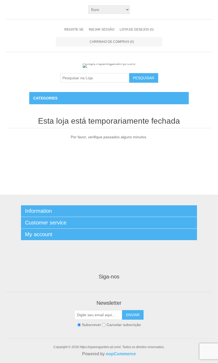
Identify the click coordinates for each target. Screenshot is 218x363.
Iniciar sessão (101, 29)
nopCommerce (121, 354)
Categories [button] (45, 98)
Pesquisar (143, 78)
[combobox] (94, 78)
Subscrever (91, 325)
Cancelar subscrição (124, 325)
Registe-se (73, 29)
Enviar (133, 315)
